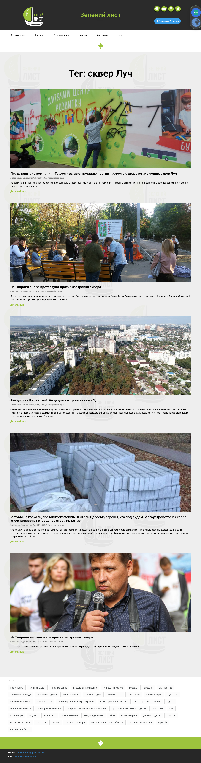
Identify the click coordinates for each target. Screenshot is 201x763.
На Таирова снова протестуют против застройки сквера (55, 287)
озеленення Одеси (20, 729)
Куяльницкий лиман (20, 701)
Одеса (170, 701)
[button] (196, 12)
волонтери (49, 715)
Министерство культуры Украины (76, 701)
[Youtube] (164, 9)
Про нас (118, 35)
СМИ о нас (157, 708)
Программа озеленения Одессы (129, 708)
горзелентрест (129, 715)
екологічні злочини (20, 722)
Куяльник (172, 694)
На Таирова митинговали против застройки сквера (51, 637)
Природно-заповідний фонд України (86, 708)
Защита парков (71, 694)
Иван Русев (134, 694)
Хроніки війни (18, 35)
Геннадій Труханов (113, 687)
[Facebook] (157, 9)
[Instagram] (171, 9)
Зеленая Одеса (93, 694)
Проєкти (83, 35)
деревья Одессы (152, 715)
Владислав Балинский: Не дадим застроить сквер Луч (54, 400)
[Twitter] (178, 9)
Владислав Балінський (85, 687)
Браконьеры (16, 687)
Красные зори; (153, 694)
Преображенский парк (49, 708)
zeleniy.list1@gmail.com (29, 752)
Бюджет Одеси (37, 687)
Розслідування (61, 35)
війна (112, 715)
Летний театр (44, 701)
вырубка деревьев (93, 715)
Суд (171, 708)
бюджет (33, 715)
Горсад (133, 687)
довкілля (171, 715)
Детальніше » (18, 191)
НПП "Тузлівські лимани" (147, 701)
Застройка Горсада (20, 694)
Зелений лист (114, 694)
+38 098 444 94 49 (25, 756)
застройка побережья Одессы (107, 722)
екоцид (55, 722)
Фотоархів (102, 35)
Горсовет (148, 687)
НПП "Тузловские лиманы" (114, 701)
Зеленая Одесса (169, 21)
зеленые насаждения (140, 722)
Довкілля (39, 35)
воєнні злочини (70, 715)
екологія (41, 722)
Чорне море (16, 715)
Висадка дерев (59, 687)
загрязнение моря (75, 722)
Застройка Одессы (47, 694)
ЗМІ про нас (165, 687)
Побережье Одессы (20, 708)
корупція (162, 722)
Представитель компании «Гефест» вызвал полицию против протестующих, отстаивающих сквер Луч (93, 173)
